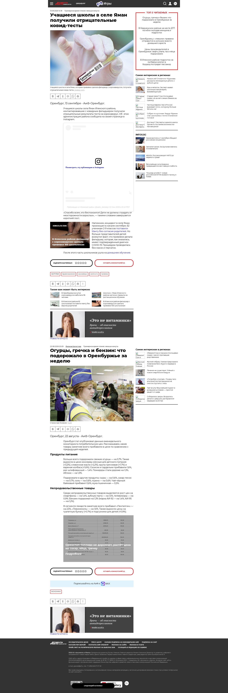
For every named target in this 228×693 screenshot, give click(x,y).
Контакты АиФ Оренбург (99, 645)
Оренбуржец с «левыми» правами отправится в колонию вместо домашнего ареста (157, 41)
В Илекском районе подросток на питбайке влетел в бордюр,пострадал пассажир (156, 62)
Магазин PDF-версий (77, 645)
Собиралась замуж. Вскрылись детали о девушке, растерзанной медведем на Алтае (160, 399)
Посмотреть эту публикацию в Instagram (85, 167)
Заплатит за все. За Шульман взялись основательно (161, 148)
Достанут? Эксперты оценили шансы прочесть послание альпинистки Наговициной (162, 124)
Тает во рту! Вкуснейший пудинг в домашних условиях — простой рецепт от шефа (161, 390)
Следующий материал (93, 686)
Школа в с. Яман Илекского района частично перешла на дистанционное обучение (115, 295)
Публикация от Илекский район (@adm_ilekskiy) (88, 207)
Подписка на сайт (149, 642)
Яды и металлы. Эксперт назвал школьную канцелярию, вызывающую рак (160, 89)
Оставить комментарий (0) (114, 263)
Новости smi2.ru (59, 338)
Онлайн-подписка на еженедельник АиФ (121, 642)
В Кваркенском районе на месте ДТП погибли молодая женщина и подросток (157, 30)
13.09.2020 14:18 (56, 11)
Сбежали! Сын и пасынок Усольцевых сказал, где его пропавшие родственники (162, 355)
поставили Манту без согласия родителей (110, 230)
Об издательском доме (78, 642)
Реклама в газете (137, 645)
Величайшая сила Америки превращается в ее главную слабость (161, 165)
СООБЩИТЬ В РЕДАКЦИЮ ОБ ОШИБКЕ (132, 647)
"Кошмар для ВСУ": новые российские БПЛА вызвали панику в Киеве (161, 175)
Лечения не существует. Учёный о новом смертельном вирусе (161, 371)
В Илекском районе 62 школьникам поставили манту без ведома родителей (75, 303)
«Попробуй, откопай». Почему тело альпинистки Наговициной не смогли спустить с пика (161, 381)
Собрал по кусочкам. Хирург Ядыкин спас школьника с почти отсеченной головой (162, 116)
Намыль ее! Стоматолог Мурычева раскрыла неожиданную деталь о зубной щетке (161, 81)
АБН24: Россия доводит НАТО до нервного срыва (160, 156)
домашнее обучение (118, 252)
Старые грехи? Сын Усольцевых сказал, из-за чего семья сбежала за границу (162, 98)
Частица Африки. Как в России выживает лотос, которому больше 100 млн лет (161, 107)
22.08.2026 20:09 (56, 346)
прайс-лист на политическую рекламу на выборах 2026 (92, 647)
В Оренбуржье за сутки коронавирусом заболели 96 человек (73, 295)
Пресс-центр (96, 642)
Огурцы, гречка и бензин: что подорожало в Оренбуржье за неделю (157, 20)
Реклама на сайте (119, 645)
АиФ (70, 423)
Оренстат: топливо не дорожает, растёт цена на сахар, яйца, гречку (98, 546)
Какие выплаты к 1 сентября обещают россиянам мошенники (161, 139)
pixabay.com (79, 90)
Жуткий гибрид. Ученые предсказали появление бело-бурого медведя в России (162, 364)
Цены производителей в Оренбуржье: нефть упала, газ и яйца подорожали (157, 51)
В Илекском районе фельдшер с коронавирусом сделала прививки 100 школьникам (116, 303)
